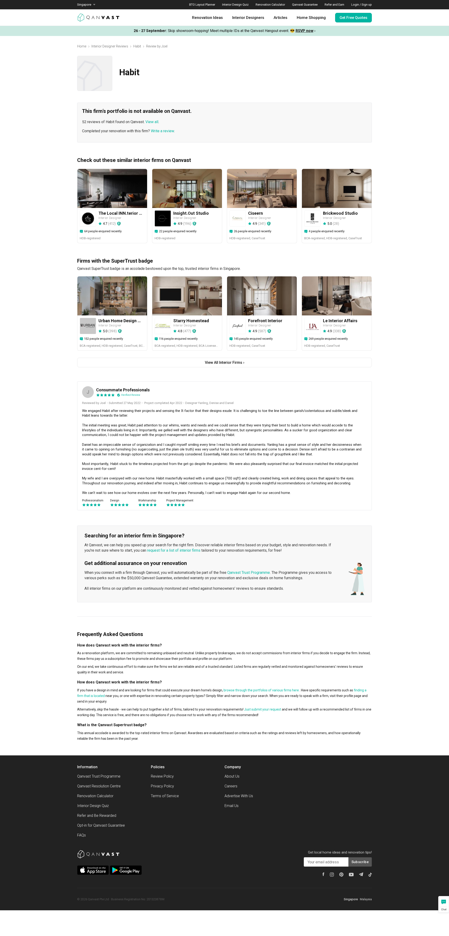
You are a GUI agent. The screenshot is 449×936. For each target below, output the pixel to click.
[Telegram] (361, 874)
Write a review (162, 131)
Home (81, 46)
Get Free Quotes (353, 17)
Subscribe (360, 862)
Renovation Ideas (207, 17)
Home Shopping (311, 17)
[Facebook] (323, 874)
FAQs (81, 835)
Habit (137, 46)
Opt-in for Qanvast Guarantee (101, 825)
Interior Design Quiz (235, 4)
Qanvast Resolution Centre (99, 786)
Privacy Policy (162, 786)
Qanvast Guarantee (305, 4)
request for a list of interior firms (173, 550)
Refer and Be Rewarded (96, 815)
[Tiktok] (370, 874)
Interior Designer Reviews (109, 46)
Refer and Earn (334, 4)
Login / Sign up (361, 4)
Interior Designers (248, 17)
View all (151, 122)
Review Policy (162, 776)
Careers (230, 786)
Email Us (231, 806)
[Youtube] (351, 874)
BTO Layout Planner (202, 4)
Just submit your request (262, 709)
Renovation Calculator (270, 4)
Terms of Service (165, 796)
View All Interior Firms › (224, 362)
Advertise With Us (238, 796)
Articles (280, 17)
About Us (231, 776)
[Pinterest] (341, 874)
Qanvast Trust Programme (248, 572)
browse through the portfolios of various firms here (261, 690)
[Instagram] (332, 874)
